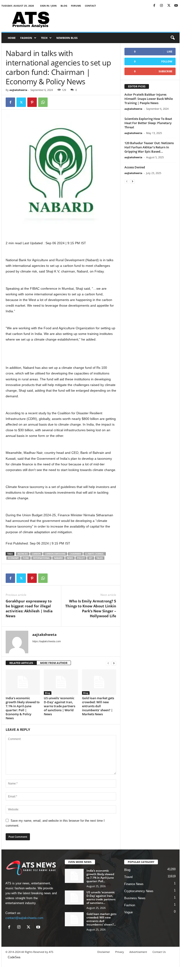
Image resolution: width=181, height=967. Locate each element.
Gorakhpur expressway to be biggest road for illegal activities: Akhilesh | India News (29, 608)
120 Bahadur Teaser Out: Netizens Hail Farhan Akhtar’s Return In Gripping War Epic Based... (149, 147)
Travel (128, 877)
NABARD (58, 558)
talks (99, 558)
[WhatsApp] (43, 102)
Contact (90, 5)
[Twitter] (169, 5)
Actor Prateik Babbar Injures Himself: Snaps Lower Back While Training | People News (148, 98)
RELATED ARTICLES (21, 663)
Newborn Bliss (67, 38)
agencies (22, 553)
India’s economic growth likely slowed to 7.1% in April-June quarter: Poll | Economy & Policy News (23, 708)
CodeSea (14, 957)
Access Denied (134, 167)
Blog (64, 5)
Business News (134, 898)
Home (12, 38)
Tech (44, 38)
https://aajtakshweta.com (46, 641)
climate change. (94, 553)
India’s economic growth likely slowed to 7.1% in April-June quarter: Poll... (100, 876)
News (70, 558)
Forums (76, 5)
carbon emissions (55, 553)
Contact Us (159, 952)
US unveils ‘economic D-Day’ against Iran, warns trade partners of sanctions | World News (59, 706)
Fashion (26, 38)
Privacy (119, 952)
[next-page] (113, 663)
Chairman (75, 553)
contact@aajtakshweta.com (24, 918)
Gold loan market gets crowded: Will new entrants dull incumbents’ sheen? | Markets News (98, 706)
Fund (26, 558)
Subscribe (165, 71)
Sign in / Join (48, 5)
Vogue (128, 912)
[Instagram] (161, 5)
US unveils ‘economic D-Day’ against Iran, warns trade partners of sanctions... (100, 897)
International (41, 558)
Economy (13, 558)
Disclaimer (103, 952)
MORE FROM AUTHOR (53, 663)
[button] (172, 38)
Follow (166, 61)
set (90, 558)
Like (169, 51)
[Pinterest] (32, 102)
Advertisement (138, 952)
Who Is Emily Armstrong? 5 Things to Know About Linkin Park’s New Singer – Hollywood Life (90, 608)
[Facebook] (154, 5)
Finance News (134, 884)
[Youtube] (176, 5)
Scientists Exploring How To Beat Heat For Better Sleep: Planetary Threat (148, 123)
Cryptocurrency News (138, 891)
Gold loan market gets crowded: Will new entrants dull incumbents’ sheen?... (101, 919)
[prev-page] (108, 663)
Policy (81, 558)
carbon (36, 553)
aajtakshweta (18, 90)
